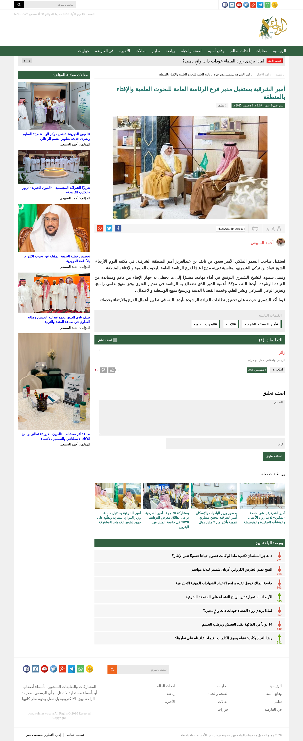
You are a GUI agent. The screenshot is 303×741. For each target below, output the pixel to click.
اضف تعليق (105, 340)
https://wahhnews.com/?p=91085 (231, 228)
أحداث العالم (240, 51)
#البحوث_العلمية (205, 324)
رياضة (170, 51)
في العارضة (104, 51)
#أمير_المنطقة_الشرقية (261, 324)
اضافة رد (278, 369)
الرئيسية (279, 51)
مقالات (141, 51)
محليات (261, 51)
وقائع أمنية (216, 51)
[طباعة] (255, 228)
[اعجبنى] (112, 370)
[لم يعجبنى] (103, 370)
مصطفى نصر (35, 735)
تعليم (156, 51)
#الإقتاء (231, 324)
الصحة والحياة (191, 51)
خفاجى (70, 735)
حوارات (83, 51)
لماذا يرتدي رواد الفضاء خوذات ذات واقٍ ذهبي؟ (223, 61)
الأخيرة (124, 51)
